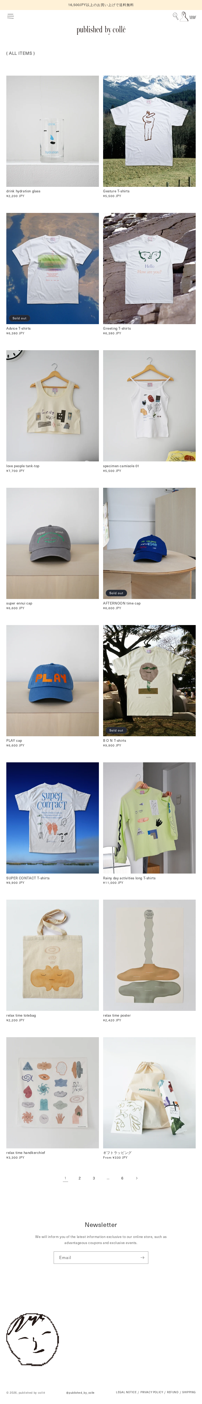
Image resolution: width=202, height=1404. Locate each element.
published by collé (32, 1393)
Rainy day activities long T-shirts (129, 878)
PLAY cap (14, 740)
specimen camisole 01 (121, 466)
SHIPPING (189, 1392)
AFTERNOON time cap (122, 603)
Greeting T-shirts (117, 328)
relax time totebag (21, 1015)
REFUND (173, 1392)
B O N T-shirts (114, 740)
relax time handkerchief (25, 1152)
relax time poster (117, 1015)
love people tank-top (22, 466)
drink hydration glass (23, 191)
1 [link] (65, 1178)
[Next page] (136, 1178)
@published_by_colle (80, 1392)
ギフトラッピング (117, 1152)
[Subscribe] (142, 1257)
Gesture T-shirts (116, 191)
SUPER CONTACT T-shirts (27, 878)
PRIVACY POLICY (151, 1392)
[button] (10, 16)
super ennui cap (19, 603)
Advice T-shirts (18, 328)
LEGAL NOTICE (126, 1392)
